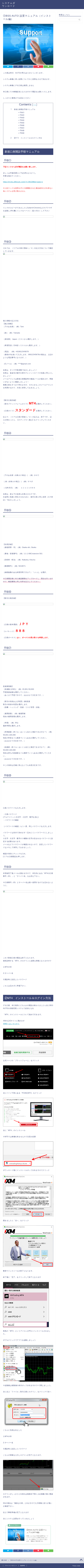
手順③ (22, 117)
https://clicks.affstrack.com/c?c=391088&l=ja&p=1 (23, 182)
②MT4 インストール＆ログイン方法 (28, 138)
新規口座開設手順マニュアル (24, 109)
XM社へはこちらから (11, 1024)
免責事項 (22, 1565)
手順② (22, 115)
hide (34, 105)
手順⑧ (22, 130)
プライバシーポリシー (11, 1565)
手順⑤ (22, 123)
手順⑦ (22, 128)
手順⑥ (22, 125)
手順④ (22, 120)
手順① (22, 112)
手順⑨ (22, 133)
